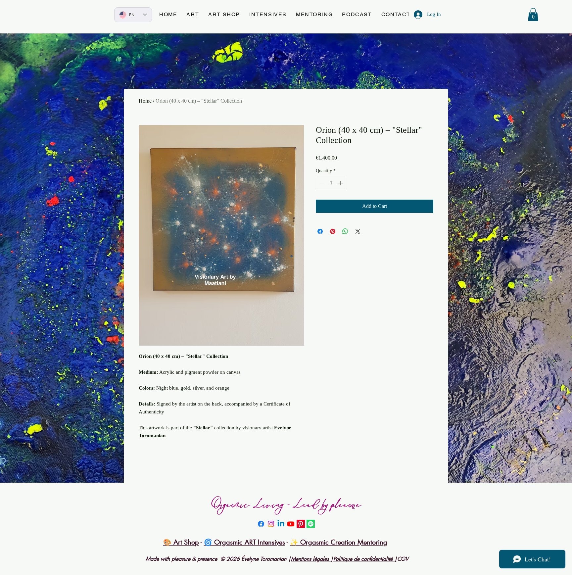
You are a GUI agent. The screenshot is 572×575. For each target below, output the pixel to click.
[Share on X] (358, 231)
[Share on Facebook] (320, 231)
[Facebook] (261, 524)
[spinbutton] (331, 183)
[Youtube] (291, 524)
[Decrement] (321, 183)
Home (145, 101)
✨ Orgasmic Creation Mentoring (338, 542)
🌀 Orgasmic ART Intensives (244, 542)
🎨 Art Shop (181, 542)
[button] (192, 15)
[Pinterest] (301, 524)
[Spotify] (311, 524)
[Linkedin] (281, 524)
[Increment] (341, 183)
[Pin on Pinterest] (333, 231)
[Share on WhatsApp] (345, 231)
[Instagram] (271, 524)
